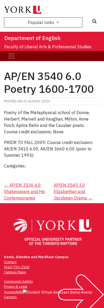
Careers (10, 297)
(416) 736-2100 (17, 267)
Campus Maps (15, 272)
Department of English (32, 38)
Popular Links (41, 22)
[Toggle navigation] (11, 56)
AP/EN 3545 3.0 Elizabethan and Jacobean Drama (73, 191)
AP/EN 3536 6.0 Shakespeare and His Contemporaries (24, 191)
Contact (10, 262)
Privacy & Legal (15, 286)
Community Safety (18, 281)
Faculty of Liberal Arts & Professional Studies (47, 46)
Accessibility (14, 292)
